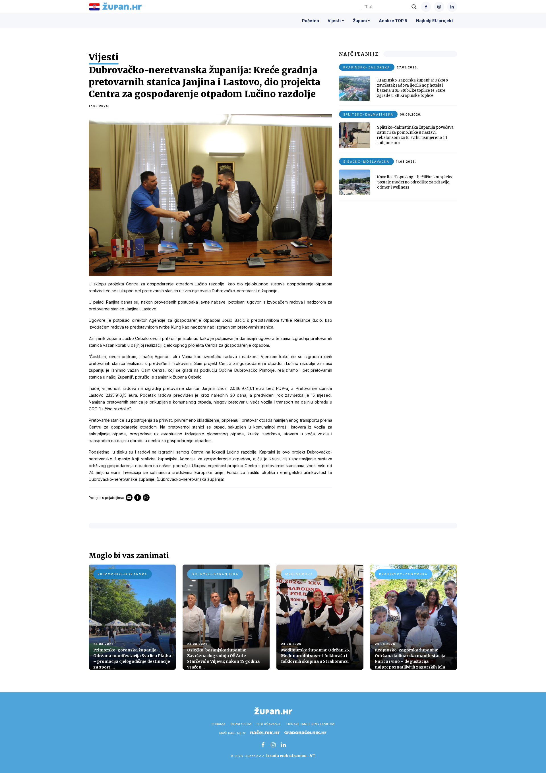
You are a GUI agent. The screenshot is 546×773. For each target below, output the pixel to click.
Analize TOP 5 (393, 20)
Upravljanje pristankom (310, 724)
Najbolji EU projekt (434, 20)
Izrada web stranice (286, 755)
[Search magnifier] (414, 7)
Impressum (241, 724)
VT (312, 755)
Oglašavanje (269, 724)
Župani (360, 20)
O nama (219, 724)
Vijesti (334, 20)
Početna (310, 20)
